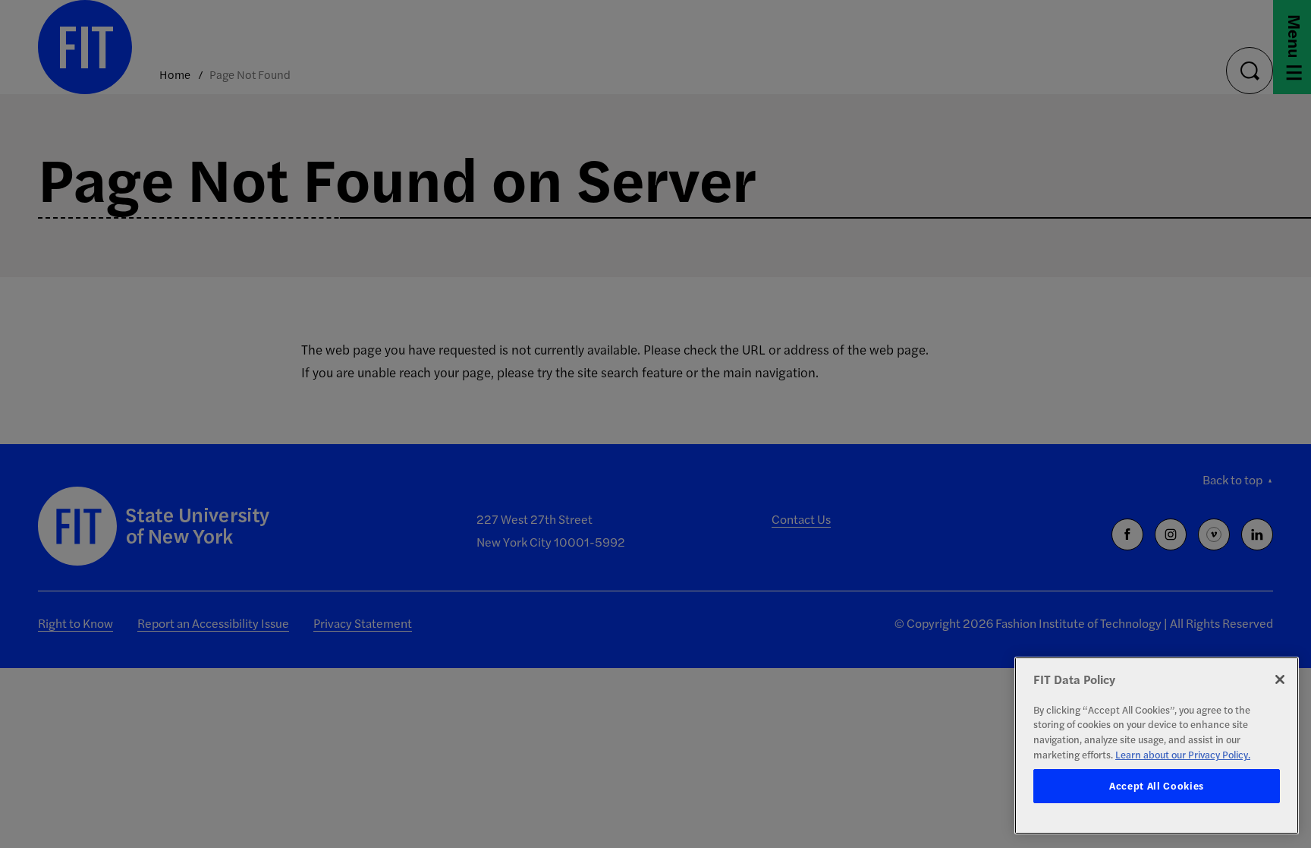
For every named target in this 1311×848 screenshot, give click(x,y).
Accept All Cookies (1156, 786)
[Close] (1280, 679)
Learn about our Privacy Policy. (1182, 754)
